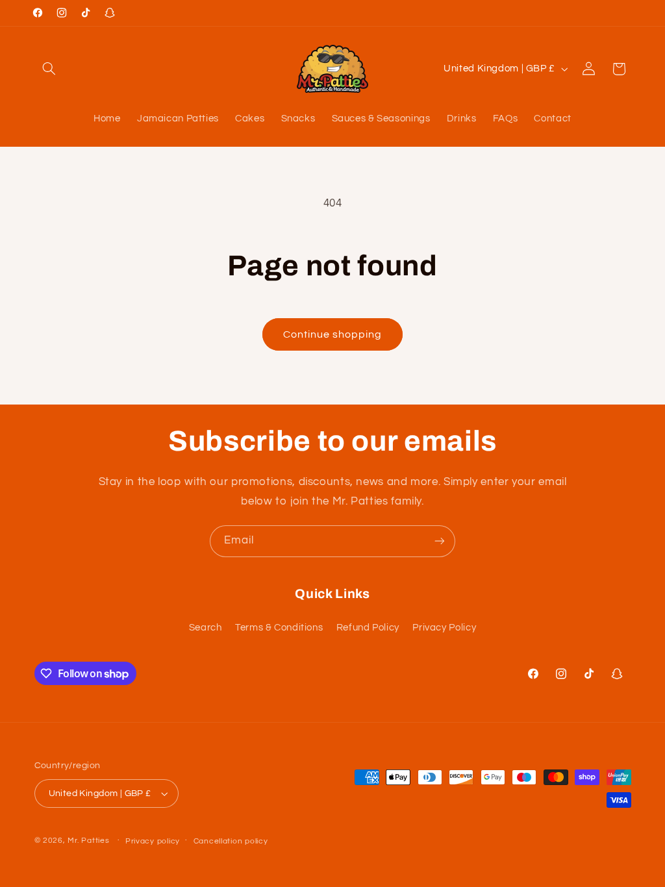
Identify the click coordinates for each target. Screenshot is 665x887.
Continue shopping (333, 334)
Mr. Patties (88, 840)
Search (205, 627)
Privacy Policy (444, 627)
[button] (49, 69)
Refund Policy (367, 627)
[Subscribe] (440, 541)
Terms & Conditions (279, 627)
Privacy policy (152, 841)
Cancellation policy (231, 841)
